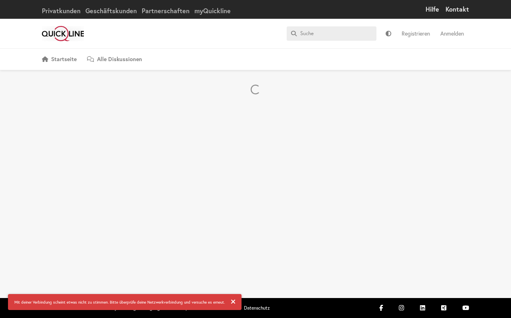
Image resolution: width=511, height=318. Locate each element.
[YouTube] (465, 308)
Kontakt (457, 9)
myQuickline (212, 10)
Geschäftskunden (111, 10)
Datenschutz (257, 308)
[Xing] (443, 308)
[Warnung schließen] (233, 302)
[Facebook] (381, 308)
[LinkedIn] (422, 308)
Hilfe (432, 9)
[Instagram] (401, 308)
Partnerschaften (166, 10)
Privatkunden (61, 10)
